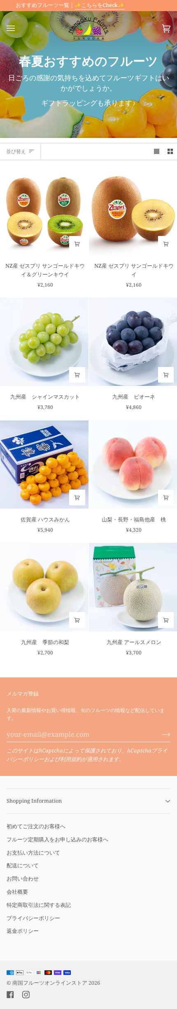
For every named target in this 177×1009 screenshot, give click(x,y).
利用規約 (71, 759)
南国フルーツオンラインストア (49, 982)
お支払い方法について (33, 852)
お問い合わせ (23, 878)
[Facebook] (10, 994)
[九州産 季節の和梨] (44, 587)
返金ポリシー (23, 930)
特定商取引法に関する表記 (39, 905)
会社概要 (17, 891)
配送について (23, 865)
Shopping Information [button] (34, 800)
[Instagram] (26, 994)
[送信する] (159, 734)
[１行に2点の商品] (170, 151)
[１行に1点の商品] (156, 151)
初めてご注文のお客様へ (36, 826)
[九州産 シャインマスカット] (44, 342)
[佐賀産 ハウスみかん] (44, 464)
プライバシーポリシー (33, 918)
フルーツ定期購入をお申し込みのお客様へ (57, 839)
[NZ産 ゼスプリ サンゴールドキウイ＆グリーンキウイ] (44, 210)
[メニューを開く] (19, 28)
